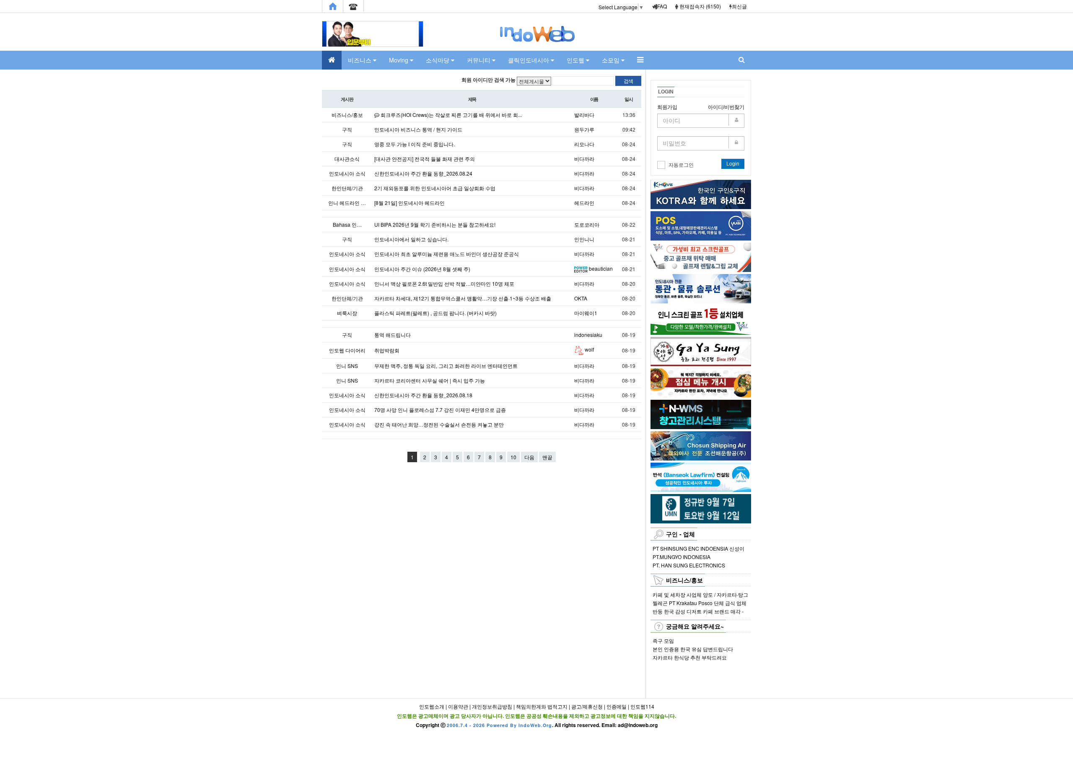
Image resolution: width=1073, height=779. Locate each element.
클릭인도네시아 (529, 60)
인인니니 (584, 239)
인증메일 (616, 706)
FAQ (662, 6)
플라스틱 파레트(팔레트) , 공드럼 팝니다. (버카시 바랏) (435, 312)
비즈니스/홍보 (347, 114)
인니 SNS (347, 365)
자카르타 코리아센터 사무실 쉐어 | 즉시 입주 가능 (429, 380)
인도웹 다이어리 (347, 350)
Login (732, 164)
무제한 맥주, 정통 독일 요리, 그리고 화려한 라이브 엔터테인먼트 (446, 365)
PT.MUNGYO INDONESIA (681, 556)
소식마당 (438, 60)
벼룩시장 (347, 312)
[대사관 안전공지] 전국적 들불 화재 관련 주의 (424, 158)
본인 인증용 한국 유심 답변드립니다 (693, 648)
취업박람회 (386, 350)
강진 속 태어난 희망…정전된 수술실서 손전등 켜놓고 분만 (439, 424)
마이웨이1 (585, 312)
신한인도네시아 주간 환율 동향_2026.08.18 (423, 395)
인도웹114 (642, 706)
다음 (529, 457)
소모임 (611, 60)
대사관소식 (347, 158)
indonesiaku (588, 334)
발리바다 (584, 114)
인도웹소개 (431, 706)
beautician (601, 268)
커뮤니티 (479, 60)
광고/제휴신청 (587, 706)
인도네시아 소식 (347, 173)
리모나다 (584, 144)
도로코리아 (586, 224)
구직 (347, 129)
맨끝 (547, 457)
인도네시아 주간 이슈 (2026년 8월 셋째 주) (422, 268)
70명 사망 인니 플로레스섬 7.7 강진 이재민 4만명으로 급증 (440, 409)
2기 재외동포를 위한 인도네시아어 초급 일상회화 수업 (434, 188)
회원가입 (667, 107)
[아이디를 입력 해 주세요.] (700, 121)
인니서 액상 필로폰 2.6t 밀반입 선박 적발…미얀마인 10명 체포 (444, 283)
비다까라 (584, 158)
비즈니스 (360, 60)
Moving (399, 60)
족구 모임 (663, 640)
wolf (588, 349)
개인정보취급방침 (492, 706)
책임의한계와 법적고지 (542, 706)
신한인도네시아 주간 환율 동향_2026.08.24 (423, 173)
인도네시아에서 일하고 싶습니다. (411, 239)
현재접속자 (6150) (700, 6)
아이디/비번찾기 (726, 107)
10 (513, 457)
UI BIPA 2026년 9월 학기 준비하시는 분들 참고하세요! (434, 224)
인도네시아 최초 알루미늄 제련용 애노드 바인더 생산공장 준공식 (446, 253)
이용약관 (458, 706)
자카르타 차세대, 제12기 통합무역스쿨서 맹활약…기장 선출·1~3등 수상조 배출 (462, 298)
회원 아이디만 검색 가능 (488, 79)
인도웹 (576, 60)
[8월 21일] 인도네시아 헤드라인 (409, 202)
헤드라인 (584, 202)
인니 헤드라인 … (347, 202)
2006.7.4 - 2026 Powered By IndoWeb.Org (499, 725)
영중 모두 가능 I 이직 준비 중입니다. (414, 144)
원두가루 (584, 129)
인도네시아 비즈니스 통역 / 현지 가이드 (418, 129)
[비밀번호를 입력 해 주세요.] (700, 143)
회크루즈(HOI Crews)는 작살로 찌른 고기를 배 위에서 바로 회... (450, 114)
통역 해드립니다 (392, 334)
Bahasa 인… (347, 224)
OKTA (580, 298)
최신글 (739, 6)
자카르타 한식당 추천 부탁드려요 (690, 657)
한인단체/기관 (347, 188)
